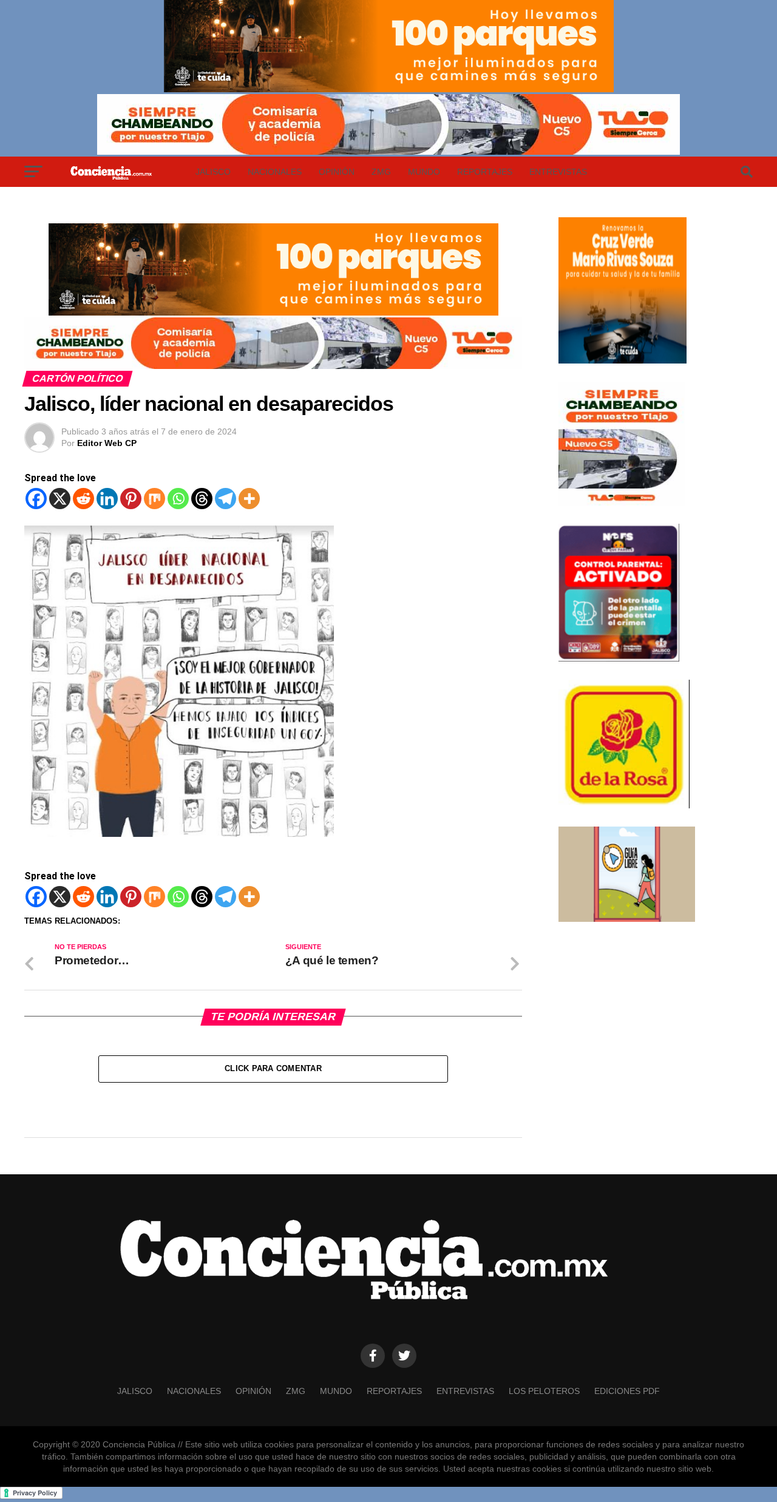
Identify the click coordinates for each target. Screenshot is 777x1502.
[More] (249, 498)
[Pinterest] (130, 498)
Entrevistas (558, 172)
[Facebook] (36, 498)
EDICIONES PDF (627, 1391)
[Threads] (201, 498)
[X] (59, 498)
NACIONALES (275, 172)
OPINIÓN (337, 172)
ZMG (381, 172)
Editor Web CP (107, 443)
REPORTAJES (484, 172)
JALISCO (213, 172)
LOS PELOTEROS (544, 1391)
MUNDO (424, 172)
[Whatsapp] (178, 498)
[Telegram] (225, 498)
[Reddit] (83, 498)
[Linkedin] (107, 498)
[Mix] (154, 498)
